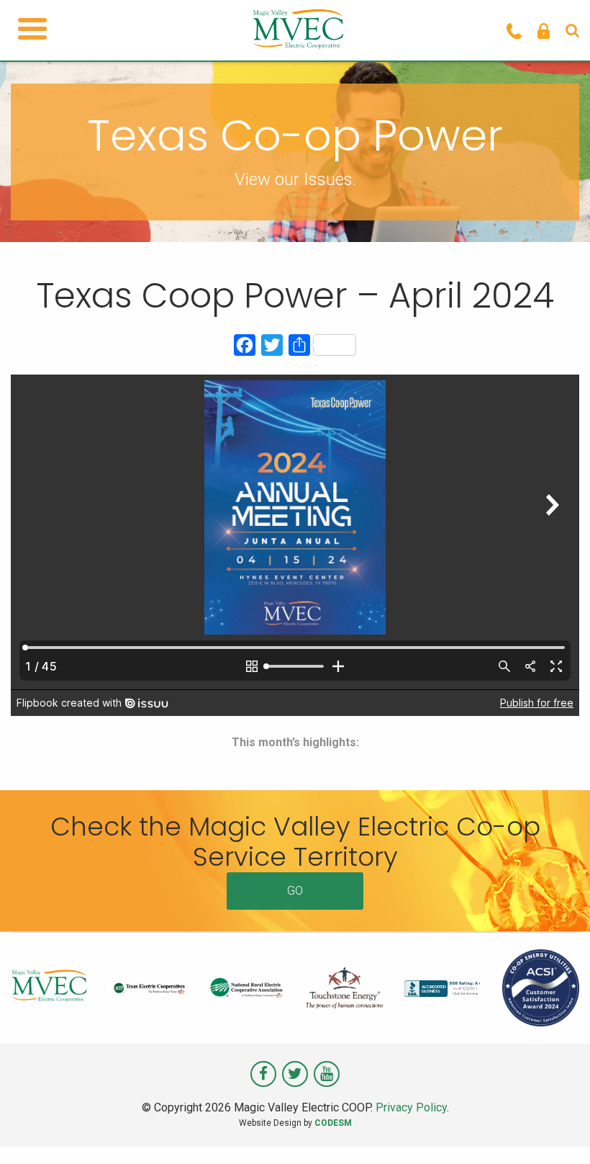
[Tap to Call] (514, 30)
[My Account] (543, 30)
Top (555, 1129)
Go (295, 890)
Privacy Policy (411, 1107)
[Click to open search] (572, 30)
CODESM (333, 1123)
